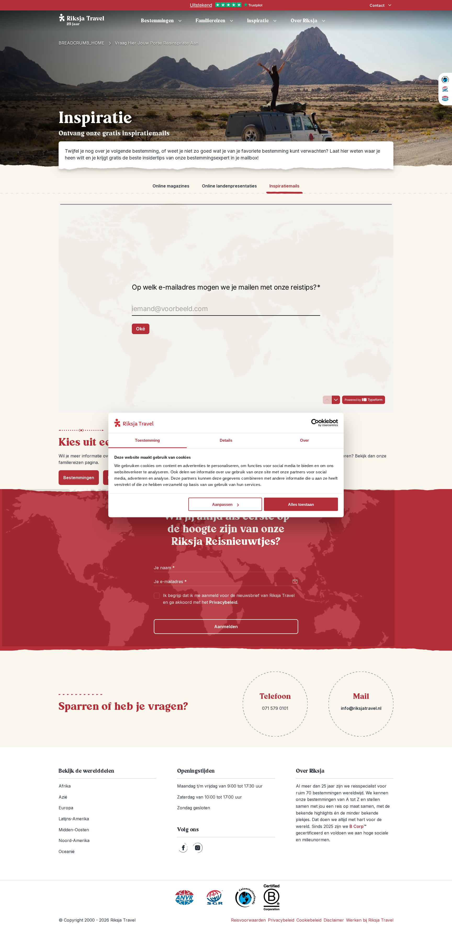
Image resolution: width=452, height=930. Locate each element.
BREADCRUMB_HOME (81, 43)
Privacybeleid (223, 602)
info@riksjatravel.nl (361, 708)
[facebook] (183, 848)
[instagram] (197, 848)
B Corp (357, 826)
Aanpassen (222, 504)
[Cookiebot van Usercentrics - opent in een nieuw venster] (315, 423)
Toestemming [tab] (147, 440)
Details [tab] (226, 440)
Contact (377, 5)
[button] (262, 20)
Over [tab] (304, 440)
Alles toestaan (301, 504)
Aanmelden (226, 626)
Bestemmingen (78, 477)
